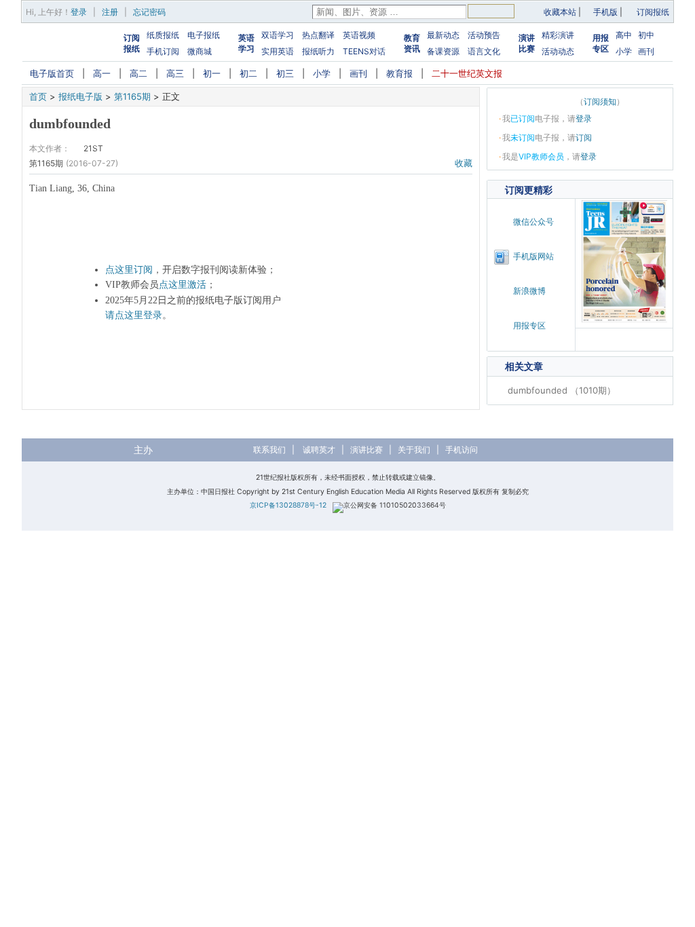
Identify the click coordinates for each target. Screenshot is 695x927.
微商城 (199, 51)
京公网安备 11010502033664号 (394, 505)
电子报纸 (203, 35)
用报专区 (601, 43)
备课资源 (443, 51)
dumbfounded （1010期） (562, 390)
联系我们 (269, 449)
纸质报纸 (163, 35)
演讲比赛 (527, 43)
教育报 (399, 73)
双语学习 (277, 35)
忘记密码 (149, 12)
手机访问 (461, 449)
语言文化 (484, 51)
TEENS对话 (364, 51)
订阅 (584, 137)
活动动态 (558, 51)
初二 (248, 73)
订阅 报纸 (132, 43)
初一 (212, 73)
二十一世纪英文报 (467, 73)
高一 (102, 73)
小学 (624, 51)
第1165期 (132, 96)
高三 (175, 73)
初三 (285, 73)
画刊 (646, 51)
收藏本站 (560, 12)
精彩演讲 (558, 35)
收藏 (463, 162)
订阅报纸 (653, 12)
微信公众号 (533, 221)
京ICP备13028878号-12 (288, 505)
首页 (38, 96)
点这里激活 (182, 285)
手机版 (605, 12)
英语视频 (359, 35)
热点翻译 (318, 35)
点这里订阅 (129, 270)
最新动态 (443, 35)
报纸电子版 (80, 96)
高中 (624, 35)
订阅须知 (600, 101)
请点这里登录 (133, 315)
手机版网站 (533, 256)
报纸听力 (318, 51)
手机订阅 (163, 51)
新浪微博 (529, 291)
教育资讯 (412, 43)
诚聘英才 (319, 449)
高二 (138, 73)
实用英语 (277, 51)
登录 (79, 12)
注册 (110, 12)
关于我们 (414, 449)
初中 (646, 35)
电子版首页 (52, 73)
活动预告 (484, 35)
